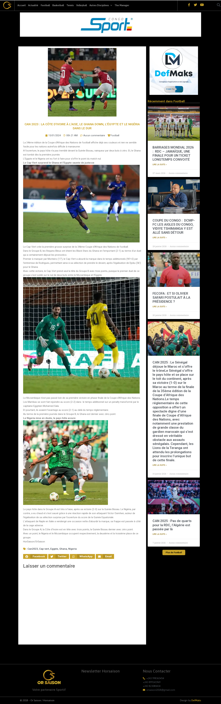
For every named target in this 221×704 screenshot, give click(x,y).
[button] (35, 556)
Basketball (58, 5)
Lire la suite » (160, 164)
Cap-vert (44, 548)
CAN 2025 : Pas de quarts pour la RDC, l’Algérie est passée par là (172, 525)
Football (45, 5)
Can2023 (33, 548)
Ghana (63, 548)
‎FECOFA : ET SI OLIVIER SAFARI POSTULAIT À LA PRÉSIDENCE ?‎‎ (171, 298)
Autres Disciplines (99, 5)
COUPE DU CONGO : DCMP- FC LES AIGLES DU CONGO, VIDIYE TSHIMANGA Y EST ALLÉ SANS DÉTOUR (174, 227)
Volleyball (81, 5)
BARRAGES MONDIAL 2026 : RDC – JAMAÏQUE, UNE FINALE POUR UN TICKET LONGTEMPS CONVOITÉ (173, 153)
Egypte (54, 548)
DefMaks (196, 700)
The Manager (122, 5)
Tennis (70, 5)
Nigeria (72, 548)
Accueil (21, 5)
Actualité (33, 5)
